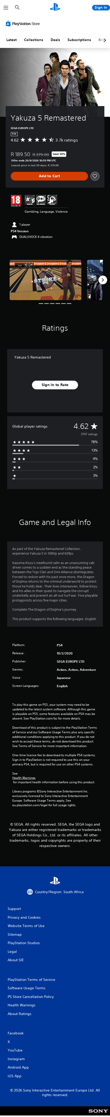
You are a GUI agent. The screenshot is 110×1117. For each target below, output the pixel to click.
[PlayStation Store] (23, 23)
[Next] (102, 280)
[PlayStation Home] (55, 8)
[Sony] (98, 1114)
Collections (33, 39)
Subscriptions (79, 39)
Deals (55, 39)
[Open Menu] (6, 7)
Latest (11, 39)
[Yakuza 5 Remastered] (45, 280)
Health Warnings (24, 778)
